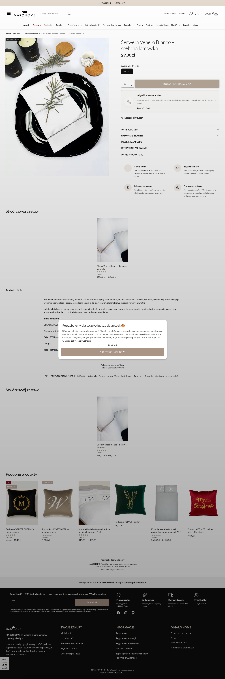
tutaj (124, 337)
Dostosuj (112, 345)
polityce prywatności (81, 340)
